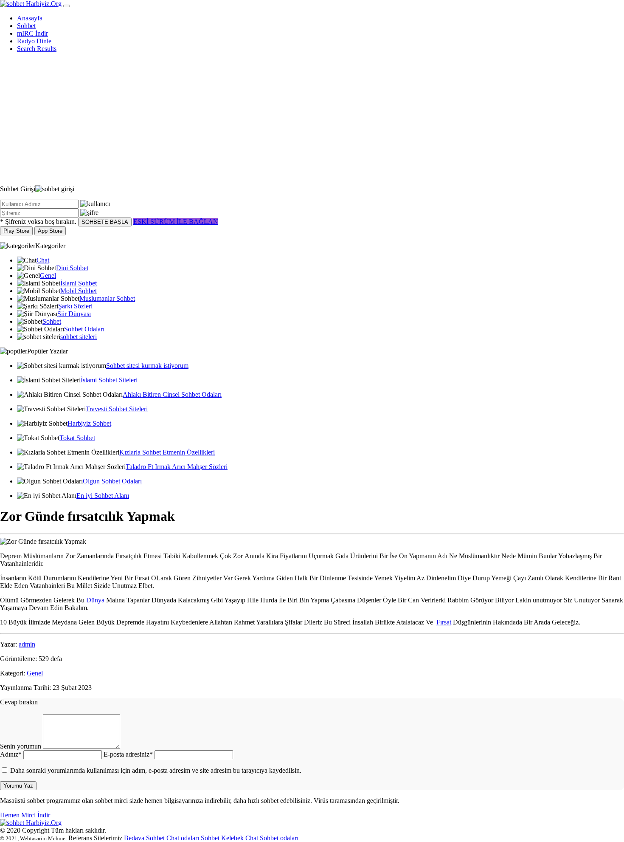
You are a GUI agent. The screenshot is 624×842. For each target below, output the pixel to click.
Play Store (16, 231)
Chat (43, 260)
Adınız (11, 754)
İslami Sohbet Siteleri (109, 380)
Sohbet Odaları (84, 329)
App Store (50, 231)
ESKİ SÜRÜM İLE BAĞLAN (175, 221)
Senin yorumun (20, 746)
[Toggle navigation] (66, 6)
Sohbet (26, 25)
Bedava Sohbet (144, 838)
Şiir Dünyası (74, 313)
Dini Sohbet (72, 267)
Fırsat (443, 622)
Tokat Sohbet (77, 437)
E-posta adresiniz (128, 754)
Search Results (36, 48)
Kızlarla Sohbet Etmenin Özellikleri (167, 452)
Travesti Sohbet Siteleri (117, 409)
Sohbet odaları (279, 838)
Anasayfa (29, 18)
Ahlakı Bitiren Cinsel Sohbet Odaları (172, 394)
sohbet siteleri (78, 336)
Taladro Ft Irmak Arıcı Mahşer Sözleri (177, 466)
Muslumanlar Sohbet (107, 298)
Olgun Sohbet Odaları (112, 481)
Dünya (95, 600)
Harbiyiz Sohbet (89, 423)
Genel (48, 275)
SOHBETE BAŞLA (105, 222)
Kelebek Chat (239, 838)
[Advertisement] (312, 118)
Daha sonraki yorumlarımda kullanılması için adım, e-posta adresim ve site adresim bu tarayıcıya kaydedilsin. (155, 770)
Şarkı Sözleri (75, 306)
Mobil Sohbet (78, 290)
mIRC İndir (32, 33)
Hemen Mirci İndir (25, 815)
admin (27, 644)
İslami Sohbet (78, 283)
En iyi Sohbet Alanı (102, 495)
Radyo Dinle (34, 41)
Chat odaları (182, 838)
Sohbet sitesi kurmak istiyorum (147, 365)
